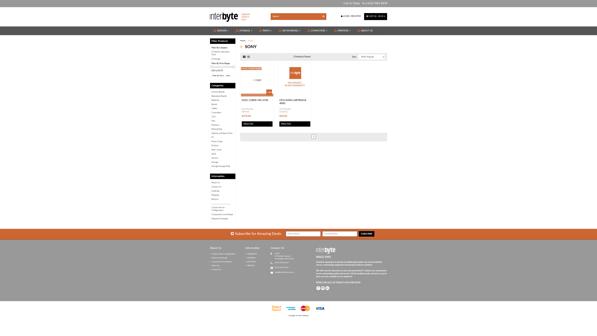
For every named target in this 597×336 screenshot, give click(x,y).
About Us (367, 31)
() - (376, 16)
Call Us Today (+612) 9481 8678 (365, 3)
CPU (213, 117)
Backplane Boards (219, 96)
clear (228, 76)
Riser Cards (216, 150)
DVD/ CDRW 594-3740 (255, 100)
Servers (221, 31)
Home (242, 41)
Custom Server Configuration (218, 209)
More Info (248, 124)
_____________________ (221, 203)
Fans (213, 121)
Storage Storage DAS (220, 166)
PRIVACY (251, 265)
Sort (354, 57)
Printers (343, 31)
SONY (250, 41)
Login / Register (351, 16)
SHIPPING (251, 258)
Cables (214, 108)
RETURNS (251, 262)
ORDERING (252, 254)
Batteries (215, 100)
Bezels (214, 104)
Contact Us (216, 187)
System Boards (218, 92)
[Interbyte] (224, 17)
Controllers (216, 113)
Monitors (215, 125)
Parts (266, 31)
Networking (290, 31)
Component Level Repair (222, 215)
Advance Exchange (219, 219)
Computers (318, 31)
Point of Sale (216, 142)
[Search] (323, 16)
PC (212, 137)
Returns (214, 199)
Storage (245, 31)
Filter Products (219, 41)
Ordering (215, 191)
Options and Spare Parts (220, 53)
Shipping (215, 195)
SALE (213, 154)
